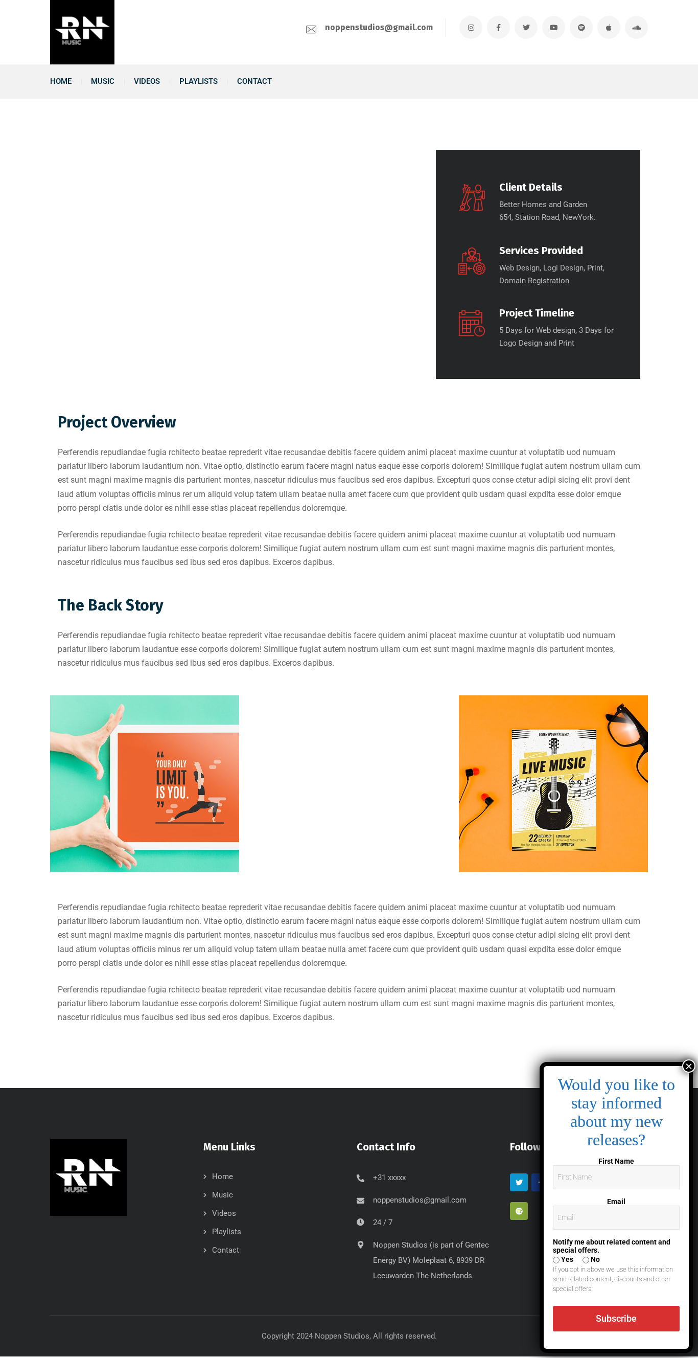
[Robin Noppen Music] (82, 32)
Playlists (226, 1231)
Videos (224, 1213)
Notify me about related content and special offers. (611, 1246)
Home (222, 1176)
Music (222, 1194)
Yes (566, 1260)
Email (616, 1201)
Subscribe (616, 1318)
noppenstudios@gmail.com (379, 27)
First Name (616, 1161)
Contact (225, 1250)
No (594, 1260)
